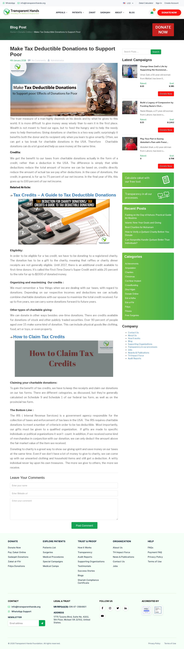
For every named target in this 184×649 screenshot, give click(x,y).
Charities (129, 272)
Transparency (85, 552)
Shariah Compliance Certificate (88, 581)
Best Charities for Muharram (139, 227)
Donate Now (169, 12)
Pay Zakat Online (17, 552)
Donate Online (25, 32)
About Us (132, 335)
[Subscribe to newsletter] (42, 623)
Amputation (130, 268)
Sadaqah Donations (18, 557)
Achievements (132, 263)
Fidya (127, 306)
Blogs (81, 575)
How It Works (84, 547)
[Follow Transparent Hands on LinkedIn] (126, 608)
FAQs (150, 547)
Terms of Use (155, 561)
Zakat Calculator (146, 3)
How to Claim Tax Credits (39, 336)
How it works (134, 338)
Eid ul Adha (130, 298)
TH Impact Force (136, 355)
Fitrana (128, 311)
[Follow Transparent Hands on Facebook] (102, 608)
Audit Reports (134, 358)
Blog (130, 341)
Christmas (130, 276)
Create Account (171, 3)
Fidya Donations (16, 566)
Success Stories (86, 570)
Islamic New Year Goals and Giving (143, 222)
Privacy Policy (155, 557)
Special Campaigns (53, 561)
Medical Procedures (53, 557)
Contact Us (133, 332)
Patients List (49, 547)
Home (13, 32)
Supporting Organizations (140, 344)
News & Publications (123, 557)
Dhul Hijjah (130, 289)
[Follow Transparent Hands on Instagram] (110, 608)
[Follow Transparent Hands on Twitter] (118, 608)
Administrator (57, 60)
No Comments (39, 60)
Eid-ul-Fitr (129, 302)
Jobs (130, 350)
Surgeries (48, 552)
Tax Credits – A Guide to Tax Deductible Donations (64, 195)
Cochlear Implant (133, 281)
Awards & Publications (138, 352)
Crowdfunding (131, 285)
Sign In (159, 3)
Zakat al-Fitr (14, 561)
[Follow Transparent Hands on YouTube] (102, 616)
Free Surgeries (132, 315)
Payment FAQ (155, 552)
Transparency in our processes (142, 347)
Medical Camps (51, 566)
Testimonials (84, 566)
